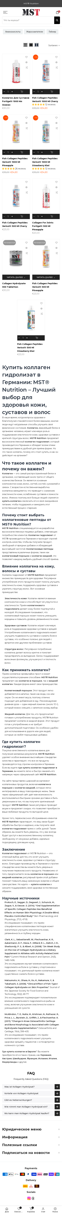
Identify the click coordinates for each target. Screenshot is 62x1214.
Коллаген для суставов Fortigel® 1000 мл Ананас (15, 101)
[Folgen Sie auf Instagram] (29, 1198)
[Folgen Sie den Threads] (33, 1198)
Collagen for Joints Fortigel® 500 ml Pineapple (42, 226)
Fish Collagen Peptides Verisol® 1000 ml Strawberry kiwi (45, 162)
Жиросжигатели (34, 31)
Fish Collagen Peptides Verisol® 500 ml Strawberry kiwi (30, 347)
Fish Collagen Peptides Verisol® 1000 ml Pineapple (15, 162)
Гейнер (52, 31)
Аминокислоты (12, 31)
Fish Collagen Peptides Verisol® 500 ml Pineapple (45, 287)
